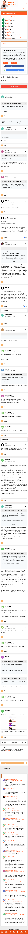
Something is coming (9, 31)
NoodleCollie (8, 20)
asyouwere (8, 35)
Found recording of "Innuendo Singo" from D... (15, 19)
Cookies (17, 929)
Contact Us (11, 929)
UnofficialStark (9, 38)
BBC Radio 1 (11, 81)
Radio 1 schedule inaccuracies (11, 22)
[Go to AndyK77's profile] (2, 370)
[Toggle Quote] (3, 103)
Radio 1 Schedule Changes (11, 779)
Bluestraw (9, 842)
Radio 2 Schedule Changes (11, 808)
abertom (7, 23)
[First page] (2, 91)
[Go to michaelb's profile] (2, 329)
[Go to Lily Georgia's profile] (2, 351)
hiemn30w (7, 459)
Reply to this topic (14, 86)
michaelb (7, 329)
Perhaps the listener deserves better (13, 34)
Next (23, 90)
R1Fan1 (6, 626)
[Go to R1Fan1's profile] (2, 627)
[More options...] (25, 97)
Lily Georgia (8, 350)
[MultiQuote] (2, 116)
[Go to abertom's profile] (2, 151)
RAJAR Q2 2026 (8, 25)
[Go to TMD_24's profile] (2, 201)
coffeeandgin (8, 395)
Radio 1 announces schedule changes (13, 37)
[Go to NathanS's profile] (4, 809)
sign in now (7, 750)
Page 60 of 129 (14, 90)
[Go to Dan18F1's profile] (4, 900)
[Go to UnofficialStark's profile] (2, 96)
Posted (10, 97)
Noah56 (8, 780)
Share (7, 763)
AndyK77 (7, 369)
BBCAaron (7, 243)
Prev (4, 90)
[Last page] (26, 91)
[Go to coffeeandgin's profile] (2, 396)
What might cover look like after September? (15, 28)
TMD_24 (7, 200)
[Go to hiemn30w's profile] (2, 460)
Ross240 (7, 656)
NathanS (8, 810)
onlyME (7, 26)
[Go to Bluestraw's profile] (4, 841)
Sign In (5, 62)
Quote (5, 115)
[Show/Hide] (24, 43)
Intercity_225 (8, 32)
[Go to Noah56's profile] (4, 780)
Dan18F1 (4, 80)
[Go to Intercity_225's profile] (4, 789)
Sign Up (14, 62)
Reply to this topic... (8, 755)
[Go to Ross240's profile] (2, 657)
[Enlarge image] (14, 722)
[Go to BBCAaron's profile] (2, 243)
